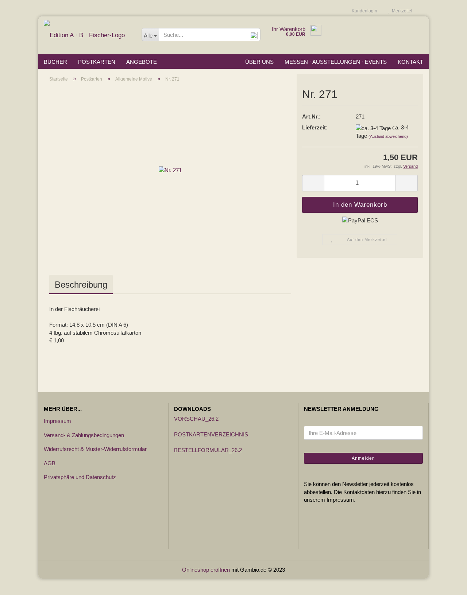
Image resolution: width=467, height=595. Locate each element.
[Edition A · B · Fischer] (87, 35)
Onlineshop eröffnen (206, 570)
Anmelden (363, 458)
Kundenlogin (363, 10)
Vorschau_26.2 (196, 419)
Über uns (259, 62)
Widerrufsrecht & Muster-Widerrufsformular (95, 449)
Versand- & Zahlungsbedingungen (84, 435)
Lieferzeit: (315, 127)
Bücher (55, 62)
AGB (49, 463)
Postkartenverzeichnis (211, 434)
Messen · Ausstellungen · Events (336, 62)
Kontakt (410, 62)
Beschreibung (81, 284)
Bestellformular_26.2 (208, 450)
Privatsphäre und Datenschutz (80, 477)
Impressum (57, 421)
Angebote (141, 62)
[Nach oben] (447, 584)
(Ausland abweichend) (388, 136)
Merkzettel (401, 10)
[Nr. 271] (170, 170)
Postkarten (96, 62)
